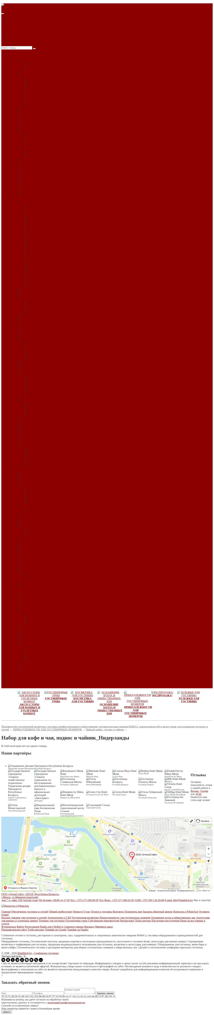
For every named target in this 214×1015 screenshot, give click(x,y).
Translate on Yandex (77, 929)
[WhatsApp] (22, 960)
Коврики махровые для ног (36, 114)
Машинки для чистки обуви (37, 397)
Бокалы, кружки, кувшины (36, 478)
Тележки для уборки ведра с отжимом (49, 650)
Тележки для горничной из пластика (49, 620)
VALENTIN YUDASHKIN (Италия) (48, 261)
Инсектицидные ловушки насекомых (42, 370)
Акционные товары (32, 593)
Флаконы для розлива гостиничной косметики (47, 322)
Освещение (27, 400)
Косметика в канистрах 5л (36, 294)
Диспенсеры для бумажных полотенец (50, 83)
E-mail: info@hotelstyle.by (179, 900)
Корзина (89, 926)
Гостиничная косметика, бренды (39, 201)
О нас (11, 680)
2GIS (198, 794)
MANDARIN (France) (40, 246)
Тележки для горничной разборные (48, 623)
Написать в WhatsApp (185, 911)
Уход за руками (36, 358)
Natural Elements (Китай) (42, 252)
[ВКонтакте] (3, 960)
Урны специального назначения (39, 192)
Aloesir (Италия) (37, 207)
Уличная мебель (30, 445)
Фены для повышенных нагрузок (47, 144)
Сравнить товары (74, 926)
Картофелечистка (38, 382)
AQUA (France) (36, 210)
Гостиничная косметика (85, 917)
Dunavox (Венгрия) (39, 490)
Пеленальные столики (34, 539)
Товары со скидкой (32, 596)
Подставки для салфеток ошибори (40, 424)
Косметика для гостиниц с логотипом (49, 312)
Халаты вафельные (39, 153)
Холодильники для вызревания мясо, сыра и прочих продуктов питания (62, 563)
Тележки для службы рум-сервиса (40, 638)
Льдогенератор (36, 388)
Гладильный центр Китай (42, 508)
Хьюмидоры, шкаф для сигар (38, 569)
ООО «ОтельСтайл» (13, 894)
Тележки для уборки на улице (45, 656)
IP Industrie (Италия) (39, 496)
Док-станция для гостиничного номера (43, 514)
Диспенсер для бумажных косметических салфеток (57, 77)
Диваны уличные (38, 448)
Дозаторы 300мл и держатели (38, 291)
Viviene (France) (37, 264)
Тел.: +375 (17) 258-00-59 (84, 900)
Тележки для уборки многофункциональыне (53, 653)
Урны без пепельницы (34, 177)
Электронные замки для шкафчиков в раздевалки (49, 584)
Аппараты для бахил (33, 331)
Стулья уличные (37, 463)
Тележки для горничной (42, 614)
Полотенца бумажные (33, 120)
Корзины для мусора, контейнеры (40, 171)
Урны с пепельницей (33, 186)
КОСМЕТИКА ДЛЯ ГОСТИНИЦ (34, 198)
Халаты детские (37, 150)
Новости (13, 677)
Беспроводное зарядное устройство (41, 475)
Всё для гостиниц (18, 53)
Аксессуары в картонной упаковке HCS (51, 276)
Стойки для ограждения (35, 436)
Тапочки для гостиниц (34, 551)
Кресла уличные (37, 457)
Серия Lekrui (35, 306)
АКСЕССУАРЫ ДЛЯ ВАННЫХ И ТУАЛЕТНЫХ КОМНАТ (49, 56)
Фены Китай (35, 135)
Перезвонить (15, 32)
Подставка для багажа (33, 542)
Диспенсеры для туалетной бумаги (48, 86)
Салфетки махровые (32, 126)
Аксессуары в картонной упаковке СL (50, 279)
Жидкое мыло (29, 108)
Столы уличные (37, 460)
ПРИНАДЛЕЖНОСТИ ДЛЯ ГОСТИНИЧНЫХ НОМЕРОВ (49, 469)
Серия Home (35, 303)
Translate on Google (55, 929)
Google (204, 791)
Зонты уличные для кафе (42, 451)
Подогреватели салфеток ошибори (41, 421)
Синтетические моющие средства (47, 346)
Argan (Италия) (36, 216)
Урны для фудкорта (32, 183)
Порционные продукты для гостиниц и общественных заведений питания (64, 545)
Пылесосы (27, 427)
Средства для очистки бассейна (46, 343)
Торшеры (33, 415)
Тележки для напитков (34, 626)
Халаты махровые (38, 156)
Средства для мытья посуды (44, 349)
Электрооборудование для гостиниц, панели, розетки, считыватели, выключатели (68, 587)
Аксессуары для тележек (35, 602)
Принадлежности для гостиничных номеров (124, 917)
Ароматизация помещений (36, 334)
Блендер (32, 376)
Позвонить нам (133, 911)
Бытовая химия (30, 340)
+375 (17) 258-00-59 (19, 41)
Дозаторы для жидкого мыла (37, 95)
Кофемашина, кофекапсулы (36, 517)
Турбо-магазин (35, 929)
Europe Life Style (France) (42, 234)
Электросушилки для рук (35, 162)
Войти (20, 926)
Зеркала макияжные (32, 111)
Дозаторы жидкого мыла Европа (46, 101)
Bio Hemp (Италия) (39, 225)
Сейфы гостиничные (33, 548)
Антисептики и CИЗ (59, 917)
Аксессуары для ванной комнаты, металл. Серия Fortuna (60, 65)
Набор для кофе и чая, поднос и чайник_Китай (55, 578)
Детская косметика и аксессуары (46, 273)
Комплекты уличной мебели (44, 454)
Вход (11, 18)
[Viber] (36, 960)
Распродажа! (127, 920)
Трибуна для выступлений (36, 442)
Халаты (25, 147)
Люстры (32, 412)
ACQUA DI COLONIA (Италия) (46, 213)
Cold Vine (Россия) (38, 487)
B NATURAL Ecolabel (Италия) (46, 228)
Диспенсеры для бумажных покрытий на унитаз (55, 80)
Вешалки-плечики (31, 481)
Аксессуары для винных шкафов (47, 502)
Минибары (27, 527)
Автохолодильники (32, 328)
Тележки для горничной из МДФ (47, 617)
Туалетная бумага (31, 129)
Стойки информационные (36, 439)
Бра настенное (36, 403)
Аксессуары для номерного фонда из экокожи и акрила (52, 472)
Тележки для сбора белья (35, 635)
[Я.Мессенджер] (31, 960)
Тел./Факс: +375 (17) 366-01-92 (116, 900)
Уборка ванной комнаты (42, 352)
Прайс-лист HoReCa (51, 926)
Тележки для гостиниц (52, 920)
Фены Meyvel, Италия (40, 138)
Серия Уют (34, 309)
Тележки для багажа (32, 608)
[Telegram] (17, 960)
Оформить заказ (103, 926)
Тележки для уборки (33, 644)
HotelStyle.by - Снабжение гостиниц (38, 953)
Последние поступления (165, 920)
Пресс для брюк (37, 511)
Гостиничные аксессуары (35, 288)
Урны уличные (29, 195)
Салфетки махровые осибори (38, 433)
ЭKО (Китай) (35, 270)
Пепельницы (28, 174)
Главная (5, 911)
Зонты (25, 367)
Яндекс (195, 791)
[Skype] (27, 960)
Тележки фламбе (30, 668)
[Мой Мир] (41, 960)
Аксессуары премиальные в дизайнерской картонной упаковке (64, 285)
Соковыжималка (37, 391)
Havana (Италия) (37, 237)
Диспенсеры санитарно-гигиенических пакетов (55, 89)
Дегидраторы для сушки (35, 361)
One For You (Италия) (40, 255)
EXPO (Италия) (37, 493)
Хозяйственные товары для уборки (41, 466)
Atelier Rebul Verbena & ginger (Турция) (50, 222)
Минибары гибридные (41, 533)
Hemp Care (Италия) (39, 240)
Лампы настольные (39, 406)
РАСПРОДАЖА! (24, 590)
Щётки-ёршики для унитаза (37, 159)
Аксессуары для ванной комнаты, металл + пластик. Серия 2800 (64, 62)
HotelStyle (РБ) (36, 243)
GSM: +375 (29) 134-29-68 (149, 900)
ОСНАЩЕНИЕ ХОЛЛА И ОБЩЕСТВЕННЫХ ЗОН (45, 325)
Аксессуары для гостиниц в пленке (48, 300)
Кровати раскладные (33, 520)
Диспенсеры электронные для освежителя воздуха (57, 92)
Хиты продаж (143, 920)
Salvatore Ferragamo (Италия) (44, 258)
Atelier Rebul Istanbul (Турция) (45, 219)
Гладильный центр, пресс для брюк (41, 505)
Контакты (13, 686)
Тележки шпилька (31, 671)
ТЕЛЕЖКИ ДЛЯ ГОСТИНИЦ (32, 599)
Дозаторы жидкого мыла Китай (46, 104)
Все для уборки (37, 647)
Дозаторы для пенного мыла (44, 98)
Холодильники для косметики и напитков (45, 566)
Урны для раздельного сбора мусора (42, 180)
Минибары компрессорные (43, 536)
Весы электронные (39, 379)
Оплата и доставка (18, 683)
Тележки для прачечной (34, 632)
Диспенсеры (28, 74)
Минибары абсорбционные (43, 530)
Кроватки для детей (32, 523)
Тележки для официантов (35, 629)
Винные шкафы (30, 484)
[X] (13, 960)
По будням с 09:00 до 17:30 (54, 900)
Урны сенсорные (31, 189)
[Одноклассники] (8, 960)
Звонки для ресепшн (33, 364)
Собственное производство (103, 920)
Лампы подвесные (38, 409)
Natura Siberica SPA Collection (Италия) (50, 249)
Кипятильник (36, 385)
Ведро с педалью (31, 168)
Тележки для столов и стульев (38, 641)
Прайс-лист (14, 674)
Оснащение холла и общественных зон (173, 917)
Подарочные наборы (33, 315)
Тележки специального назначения (41, 665)
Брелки (25, 337)
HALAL (32, 204)
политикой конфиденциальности (66, 1002)
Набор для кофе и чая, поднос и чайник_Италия (55, 575)
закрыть (7, 1012)
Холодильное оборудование (44, 394)
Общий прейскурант (60, 911)
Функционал (8, 926)
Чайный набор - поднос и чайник (40, 572)
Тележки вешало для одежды (37, 605)
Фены (24, 132)
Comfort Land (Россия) (40, 231)
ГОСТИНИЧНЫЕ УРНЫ (29, 165)
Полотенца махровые (33, 123)
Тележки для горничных (35, 611)
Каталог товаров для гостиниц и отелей (24, 917)
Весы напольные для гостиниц (39, 71)
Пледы (25, 418)
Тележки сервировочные (35, 662)
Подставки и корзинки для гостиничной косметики (50, 319)
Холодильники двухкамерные (38, 560)
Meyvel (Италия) (37, 499)
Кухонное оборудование (35, 373)
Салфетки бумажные (33, 430)
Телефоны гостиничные (35, 554)
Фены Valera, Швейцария (42, 141)
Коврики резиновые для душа (38, 117)
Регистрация (15, 21)
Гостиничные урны (76, 920)
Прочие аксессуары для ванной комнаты (51, 68)
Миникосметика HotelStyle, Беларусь (42, 297)
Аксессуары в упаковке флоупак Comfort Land (54, 282)
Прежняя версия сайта (14, 929)
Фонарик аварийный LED (36, 557)
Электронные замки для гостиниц (40, 581)
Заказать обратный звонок (158, 911)
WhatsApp (13, 35)
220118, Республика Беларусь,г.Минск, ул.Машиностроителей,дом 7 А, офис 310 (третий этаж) (30, 897)
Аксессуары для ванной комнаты (40, 59)
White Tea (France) (38, 267)
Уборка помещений (39, 355)
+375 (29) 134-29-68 (19, 38)
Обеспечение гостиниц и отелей (29, 911)
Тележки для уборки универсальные (49, 659)
